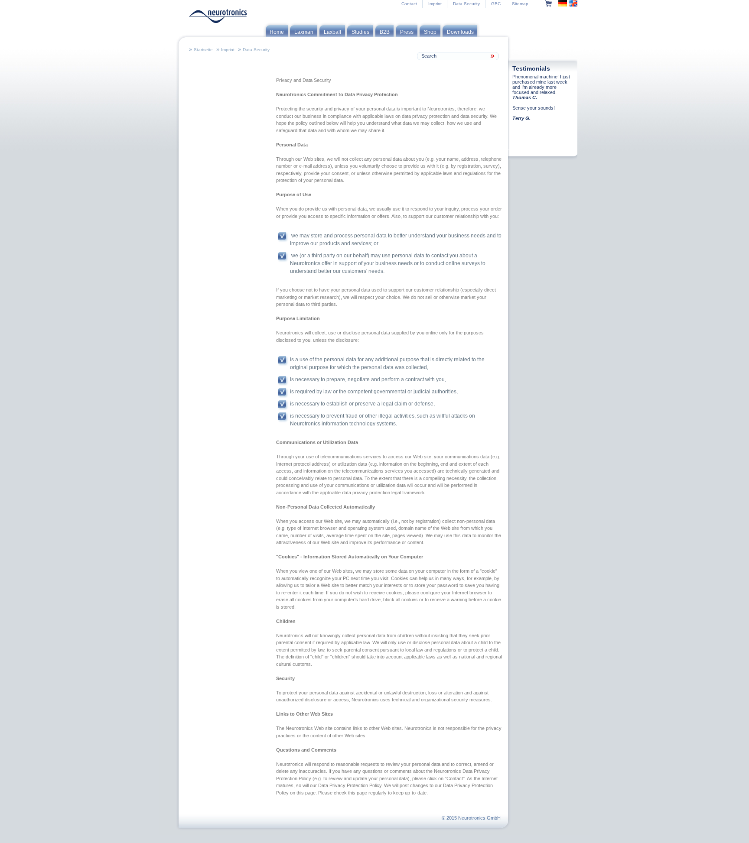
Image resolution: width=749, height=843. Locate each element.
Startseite (203, 49)
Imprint (435, 3)
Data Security (466, 3)
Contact (409, 3)
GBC (496, 3)
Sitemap (520, 3)
